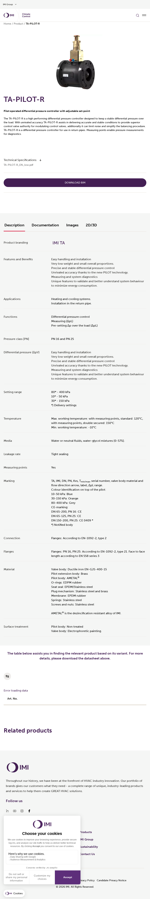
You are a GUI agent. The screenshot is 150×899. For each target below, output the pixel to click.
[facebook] (29, 810)
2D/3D (91, 225)
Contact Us (87, 854)
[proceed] (40, 160)
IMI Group (86, 839)
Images (72, 225)
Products (85, 832)
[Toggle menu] (144, 15)
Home (7, 23)
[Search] (137, 15)
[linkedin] (7, 810)
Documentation (45, 225)
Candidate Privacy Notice (111, 880)
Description (14, 225)
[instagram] (21, 810)
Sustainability (88, 846)
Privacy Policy (86, 880)
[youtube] (14, 810)
